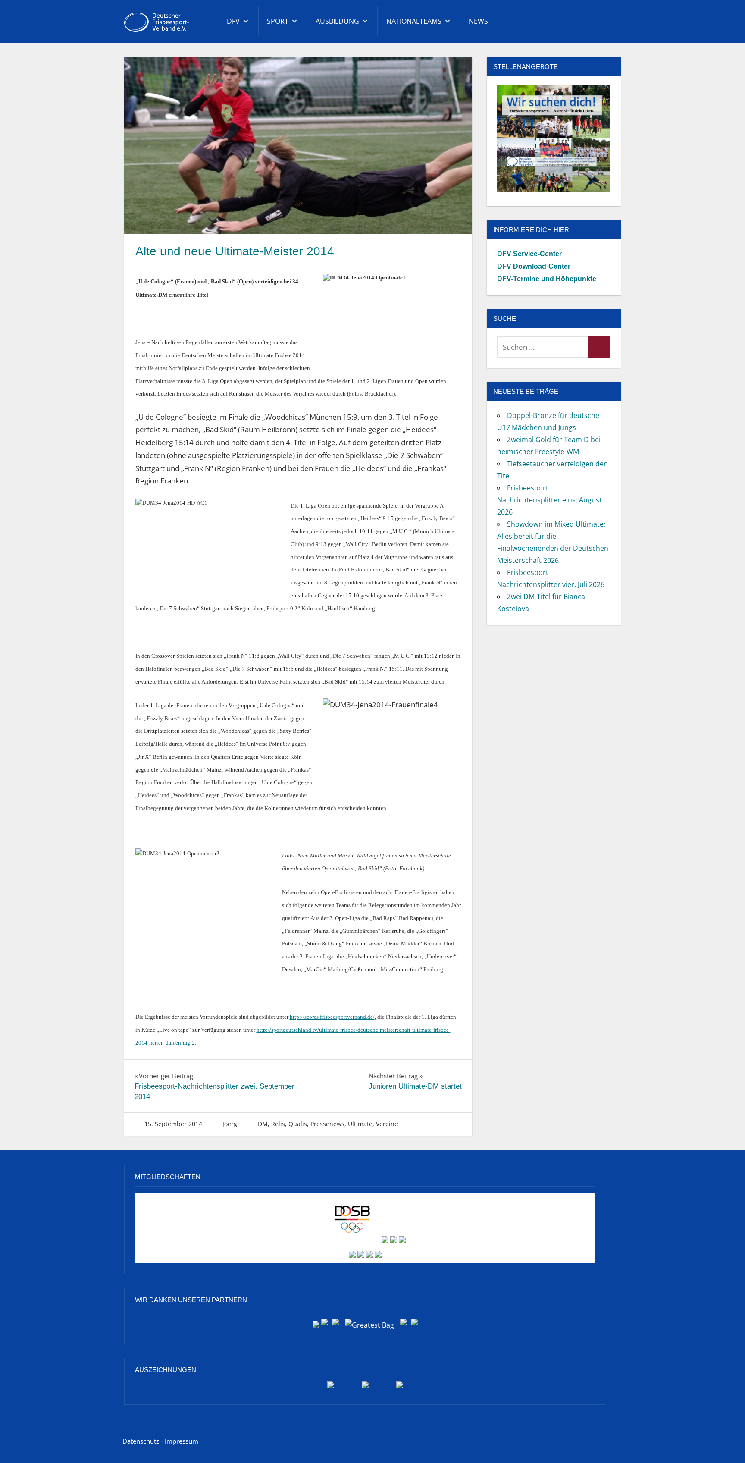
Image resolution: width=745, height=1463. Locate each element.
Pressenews (327, 1124)
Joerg (229, 1124)
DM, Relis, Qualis (282, 1124)
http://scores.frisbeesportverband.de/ (332, 1017)
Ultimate (360, 1124)
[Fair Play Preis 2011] (399, 1388)
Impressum (181, 1441)
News (478, 21)
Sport (277, 21)
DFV (233, 21)
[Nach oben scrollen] (724, 1442)
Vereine (387, 1124)
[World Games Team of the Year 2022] (365, 1388)
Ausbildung (337, 21)
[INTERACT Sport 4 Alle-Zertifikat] (330, 1388)
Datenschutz (141, 1441)
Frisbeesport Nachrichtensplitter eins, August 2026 (549, 500)
